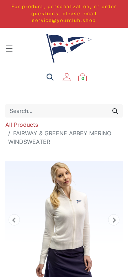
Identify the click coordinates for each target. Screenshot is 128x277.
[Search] (115, 111)
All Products (21, 124)
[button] (14, 220)
